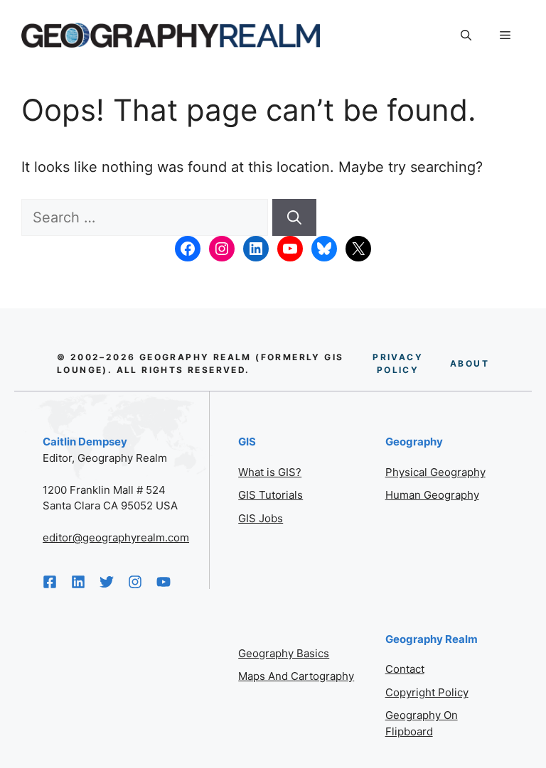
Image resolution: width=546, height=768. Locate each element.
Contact (404, 669)
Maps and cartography (296, 676)
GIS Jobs (260, 518)
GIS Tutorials (270, 495)
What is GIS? (269, 472)
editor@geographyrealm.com (116, 537)
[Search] (294, 217)
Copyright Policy (427, 692)
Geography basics (283, 653)
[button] (466, 35)
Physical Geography (435, 472)
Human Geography (432, 495)
